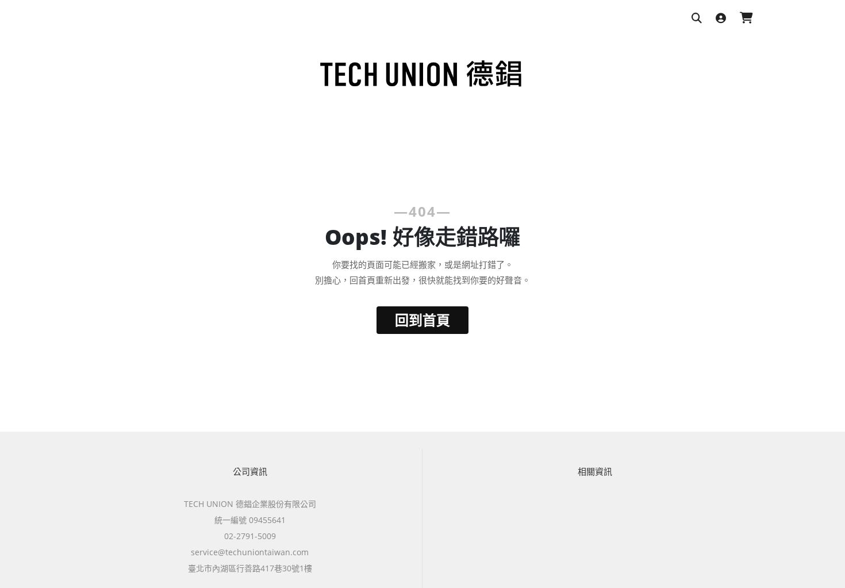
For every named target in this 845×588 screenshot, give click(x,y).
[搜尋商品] (697, 18)
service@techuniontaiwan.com (250, 552)
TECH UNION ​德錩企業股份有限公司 (250, 503)
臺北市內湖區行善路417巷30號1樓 (250, 568)
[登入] (721, 18)
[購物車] (746, 18)
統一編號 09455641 (250, 519)
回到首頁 (422, 319)
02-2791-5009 (250, 536)
